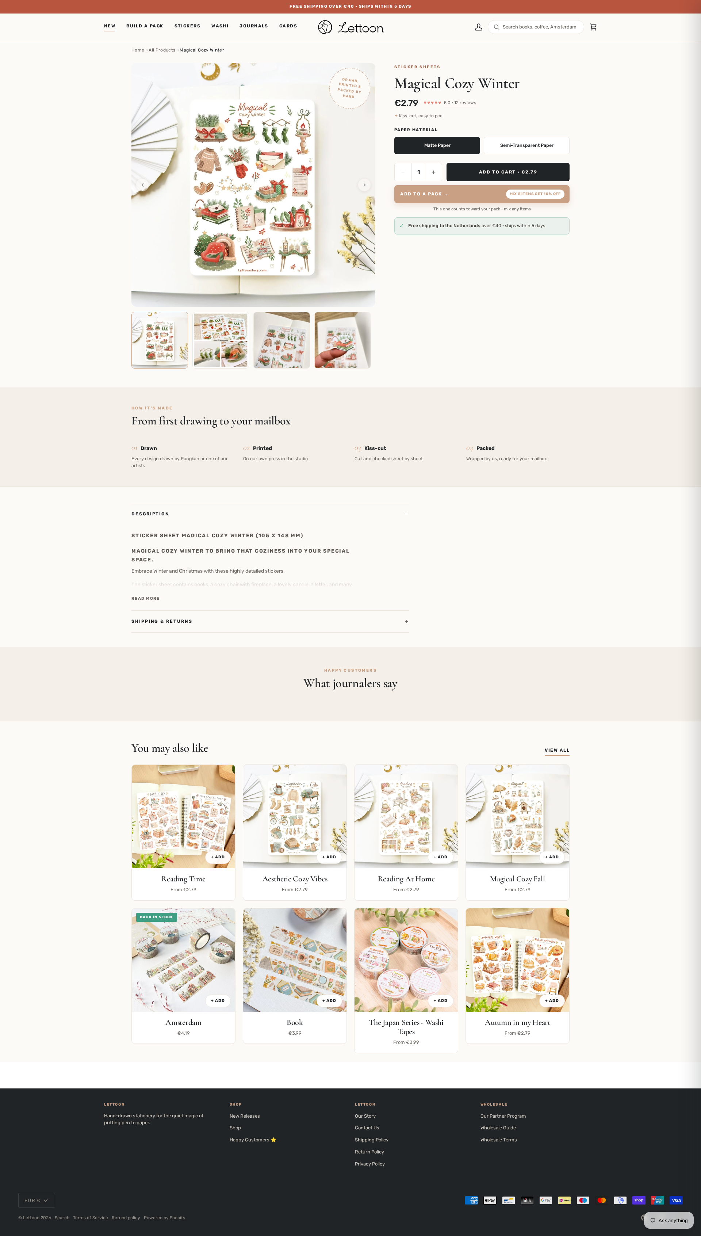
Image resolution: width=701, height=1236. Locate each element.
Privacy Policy (370, 1164)
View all (557, 750)
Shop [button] (236, 1104)
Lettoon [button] (114, 1104)
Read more (145, 598)
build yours (476, 6)
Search (62, 1217)
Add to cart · (508, 171)
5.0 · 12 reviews (460, 102)
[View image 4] (342, 340)
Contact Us (367, 1127)
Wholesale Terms (498, 1139)
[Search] (496, 27)
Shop (235, 1127)
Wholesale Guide (498, 1127)
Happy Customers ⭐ (253, 1139)
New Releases (245, 1116)
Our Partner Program (503, 1116)
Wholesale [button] (493, 1104)
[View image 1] (159, 340)
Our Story (365, 1116)
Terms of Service (90, 1217)
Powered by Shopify (164, 1217)
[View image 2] (220, 340)
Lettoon (31, 1217)
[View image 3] (281, 340)
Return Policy (369, 1152)
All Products (162, 50)
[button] (187, 27)
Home (137, 50)
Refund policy (126, 1217)
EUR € (32, 1200)
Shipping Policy (371, 1139)
